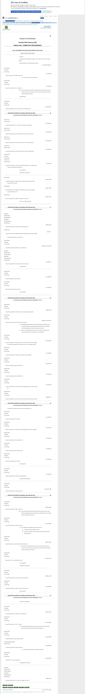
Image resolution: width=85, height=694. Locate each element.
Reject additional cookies (33, 11)
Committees (29, 22)
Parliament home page (9, 24)
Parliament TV (42, 22)
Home (4, 20)
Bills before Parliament (29, 24)
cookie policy (43, 8)
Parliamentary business (10, 20)
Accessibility (41, 16)
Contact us (55, 16)
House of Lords (12, 22)
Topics (50, 22)
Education (41, 20)
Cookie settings (46, 11)
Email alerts (46, 16)
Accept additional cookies (18, 11)
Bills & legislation (23, 22)
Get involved (33, 20)
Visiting (37, 20)
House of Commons (6, 22)
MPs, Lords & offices (19, 20)
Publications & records (35, 22)
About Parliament (27, 20)
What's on (17, 22)
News (47, 22)
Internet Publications (47, 27)
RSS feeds (50, 16)
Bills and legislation (23, 24)
